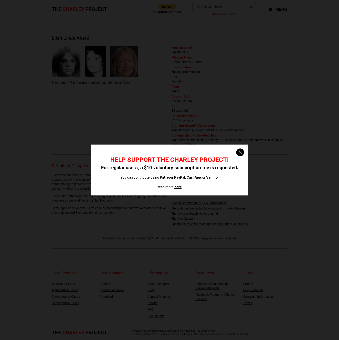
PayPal (179, 177)
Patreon (166, 177)
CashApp (194, 177)
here (178, 187)
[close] (240, 152)
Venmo (212, 177)
